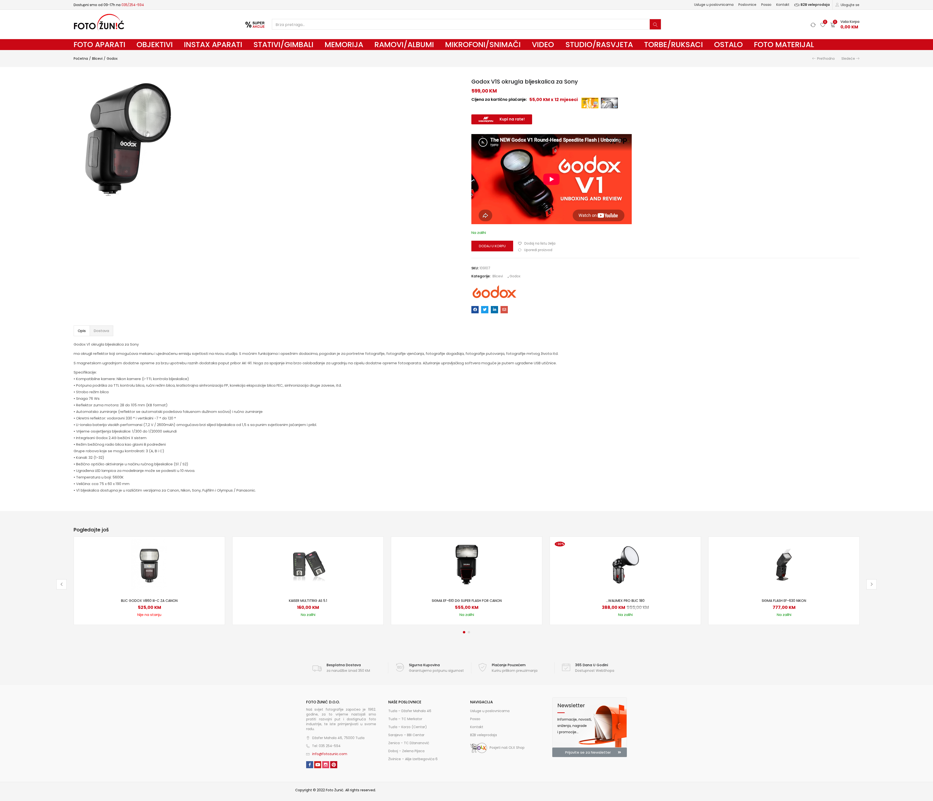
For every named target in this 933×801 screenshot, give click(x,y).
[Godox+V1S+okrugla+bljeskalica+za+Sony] (484, 309)
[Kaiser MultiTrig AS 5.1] (308, 564)
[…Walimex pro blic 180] (625, 564)
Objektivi (155, 44)
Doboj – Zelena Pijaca (406, 751)
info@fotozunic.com (329, 753)
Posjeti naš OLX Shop (507, 747)
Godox (112, 58)
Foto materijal (784, 44)
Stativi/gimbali (283, 44)
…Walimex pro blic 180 (625, 600)
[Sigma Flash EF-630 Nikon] (784, 564)
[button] (844, 24)
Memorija (344, 44)
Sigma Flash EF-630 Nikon (784, 600)
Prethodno (826, 58)
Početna (81, 58)
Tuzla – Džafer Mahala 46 (409, 710)
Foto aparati (99, 44)
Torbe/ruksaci (673, 44)
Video (543, 44)
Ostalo (728, 44)
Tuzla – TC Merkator (405, 718)
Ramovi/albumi (404, 44)
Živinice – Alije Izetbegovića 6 (413, 759)
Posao (766, 4)
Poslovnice (747, 4)
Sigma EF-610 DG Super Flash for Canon (467, 600)
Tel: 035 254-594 (326, 745)
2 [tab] (469, 632)
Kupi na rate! (512, 119)
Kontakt (782, 4)
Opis (82, 330)
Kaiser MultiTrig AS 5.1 (308, 600)
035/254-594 (132, 4)
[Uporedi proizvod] (215, 554)
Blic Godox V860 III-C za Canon (149, 600)
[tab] (82, 330)
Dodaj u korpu (492, 246)
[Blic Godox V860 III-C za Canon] (149, 564)
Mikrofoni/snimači (483, 44)
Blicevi (97, 58)
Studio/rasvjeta (599, 44)
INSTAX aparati (213, 44)
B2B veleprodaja (815, 4)
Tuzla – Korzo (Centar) (407, 726)
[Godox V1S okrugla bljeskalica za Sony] (475, 309)
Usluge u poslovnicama (714, 4)
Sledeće (848, 58)
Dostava (101, 330)
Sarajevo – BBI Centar (406, 735)
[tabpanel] (149, 581)
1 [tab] (464, 632)
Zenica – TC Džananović (408, 743)
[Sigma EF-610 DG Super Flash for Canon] (467, 564)
